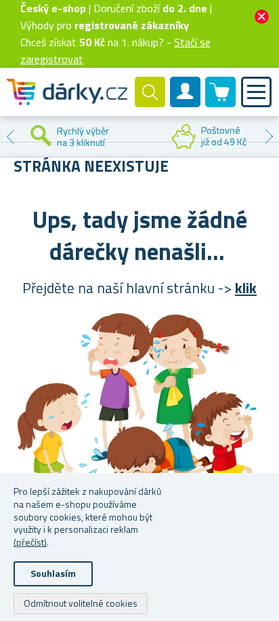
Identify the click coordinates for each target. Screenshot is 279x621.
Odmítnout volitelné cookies (80, 603)
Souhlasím (53, 573)
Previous (10, 136)
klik (246, 288)
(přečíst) (30, 542)
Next (269, 136)
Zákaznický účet (185, 103)
